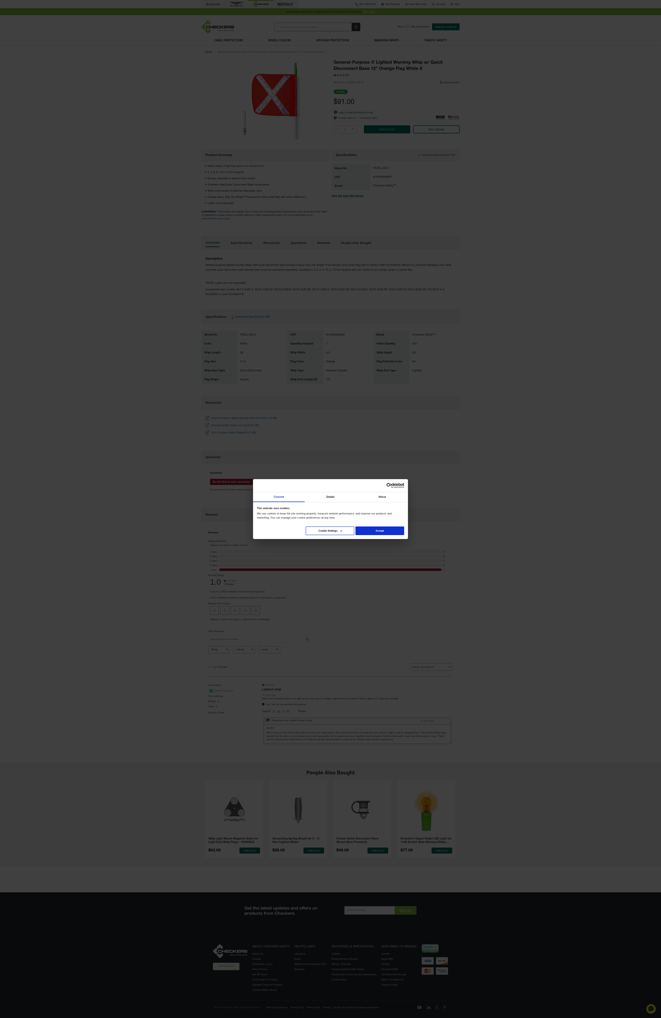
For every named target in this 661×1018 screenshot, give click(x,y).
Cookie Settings (328, 530)
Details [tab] (330, 496)
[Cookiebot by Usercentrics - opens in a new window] (389, 485)
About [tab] (382, 496)
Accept (380, 530)
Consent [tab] (279, 496)
